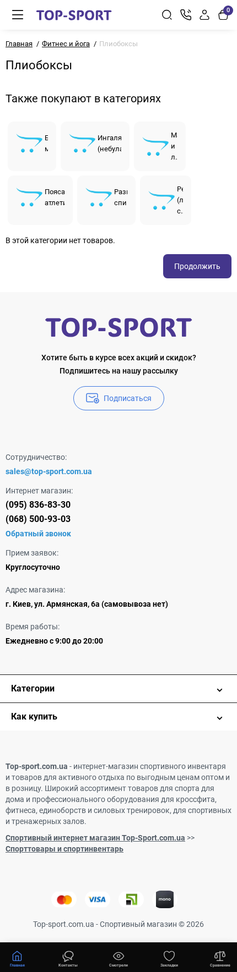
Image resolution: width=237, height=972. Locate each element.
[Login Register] (204, 15)
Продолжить (197, 266)
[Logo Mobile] (73, 14)
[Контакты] (185, 15)
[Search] (167, 15)
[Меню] (18, 15)
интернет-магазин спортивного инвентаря (149, 766)
